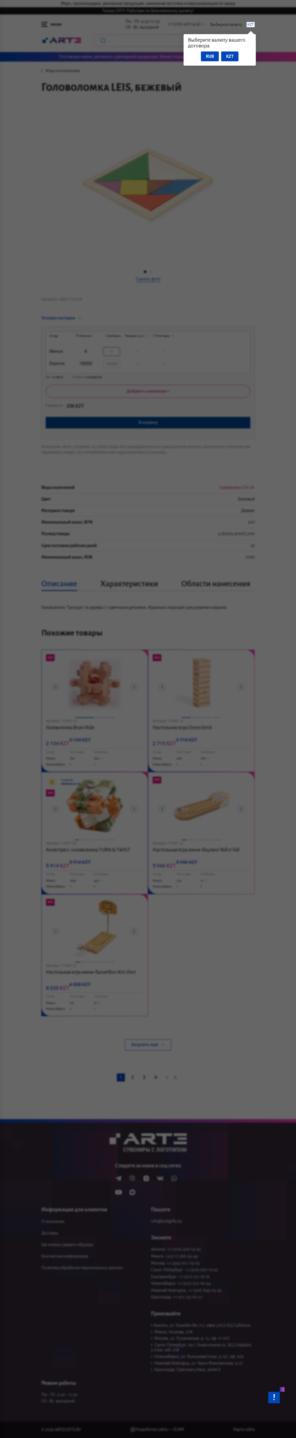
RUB (210, 56)
